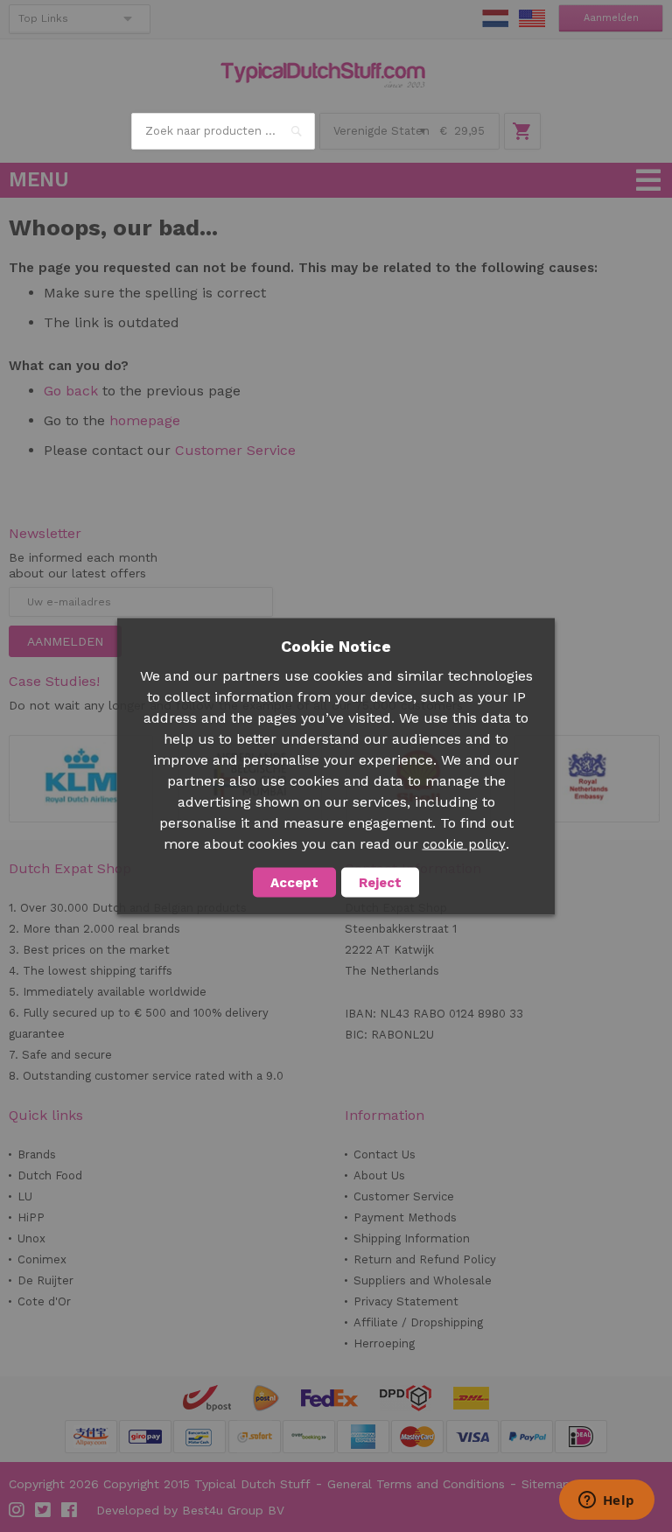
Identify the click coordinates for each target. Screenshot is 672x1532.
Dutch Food (50, 1175)
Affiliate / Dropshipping (418, 1322)
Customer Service (235, 450)
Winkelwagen (522, 131)
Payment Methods (405, 1217)
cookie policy (464, 843)
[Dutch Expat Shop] (322, 75)
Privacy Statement (406, 1301)
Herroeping (384, 1343)
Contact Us (385, 1154)
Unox (32, 1238)
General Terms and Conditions (416, 1484)
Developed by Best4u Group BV (190, 1510)
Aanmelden (611, 18)
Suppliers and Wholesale (423, 1280)
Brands (37, 1154)
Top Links (43, 18)
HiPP (31, 1217)
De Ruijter (46, 1280)
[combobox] (223, 131)
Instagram (17, 1510)
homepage (144, 420)
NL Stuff (495, 18)
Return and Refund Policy (425, 1259)
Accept (294, 882)
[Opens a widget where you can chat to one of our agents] (606, 1501)
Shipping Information (412, 1238)
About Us (379, 1175)
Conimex (42, 1259)
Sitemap (546, 1484)
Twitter (43, 1510)
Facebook (70, 1510)
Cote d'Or (44, 1301)
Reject (380, 882)
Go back (71, 390)
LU (25, 1196)
